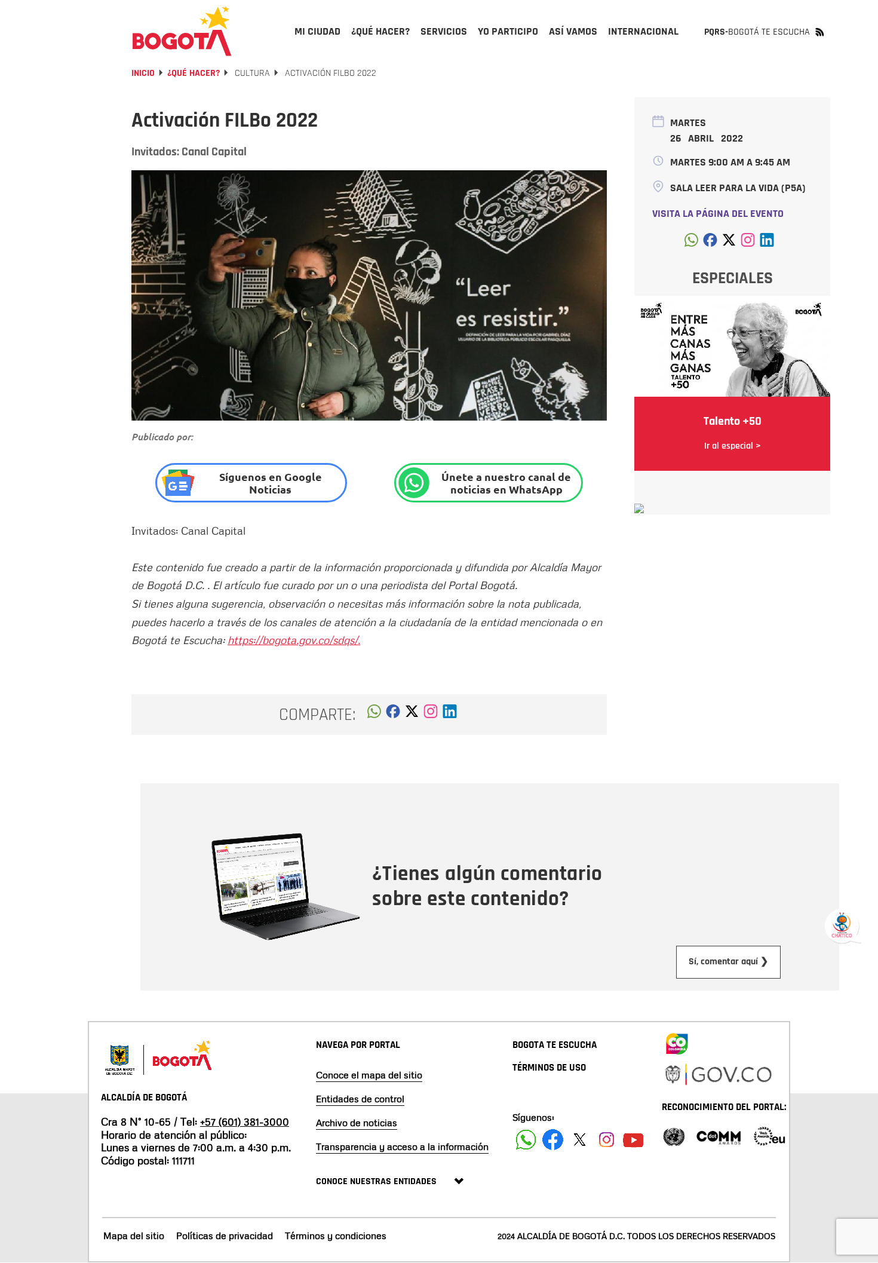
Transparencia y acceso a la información (402, 1146)
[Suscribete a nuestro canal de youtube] (633, 1139)
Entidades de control (360, 1099)
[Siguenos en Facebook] (525, 1139)
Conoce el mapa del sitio (369, 1075)
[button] (374, 714)
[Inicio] (182, 31)
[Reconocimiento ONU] (674, 1135)
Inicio (143, 73)
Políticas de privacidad (224, 1235)
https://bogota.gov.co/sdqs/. (294, 639)
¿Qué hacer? (193, 73)
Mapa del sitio (133, 1235)
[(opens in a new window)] (430, 714)
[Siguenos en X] (579, 1139)
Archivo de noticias (356, 1123)
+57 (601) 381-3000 (244, 1121)
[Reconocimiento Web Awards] (769, 1135)
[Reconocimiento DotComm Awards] (718, 1135)
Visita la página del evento (718, 213)
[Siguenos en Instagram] (606, 1139)
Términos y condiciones (335, 1235)
